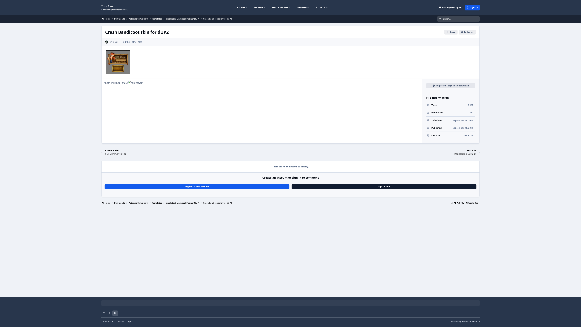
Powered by (465, 321)
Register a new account (197, 186)
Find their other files (131, 41)
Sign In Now (384, 186)
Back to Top (472, 203)
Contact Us (108, 321)
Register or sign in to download (452, 85)
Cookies (120, 321)
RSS (132, 321)
